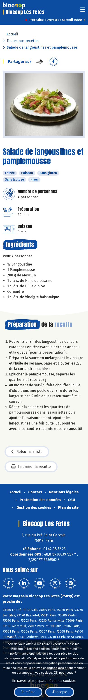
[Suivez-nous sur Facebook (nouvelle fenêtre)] (8, 583)
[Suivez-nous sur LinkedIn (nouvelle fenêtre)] (24, 583)
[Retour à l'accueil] (14, 5)
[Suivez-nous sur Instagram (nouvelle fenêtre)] (55, 583)
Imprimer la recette (34, 466)
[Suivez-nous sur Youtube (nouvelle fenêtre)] (39, 583)
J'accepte (59, 692)
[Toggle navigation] (82, 11)
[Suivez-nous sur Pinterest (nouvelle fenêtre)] (70, 583)
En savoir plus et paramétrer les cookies (44, 681)
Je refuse (28, 692)
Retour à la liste (29, 451)
